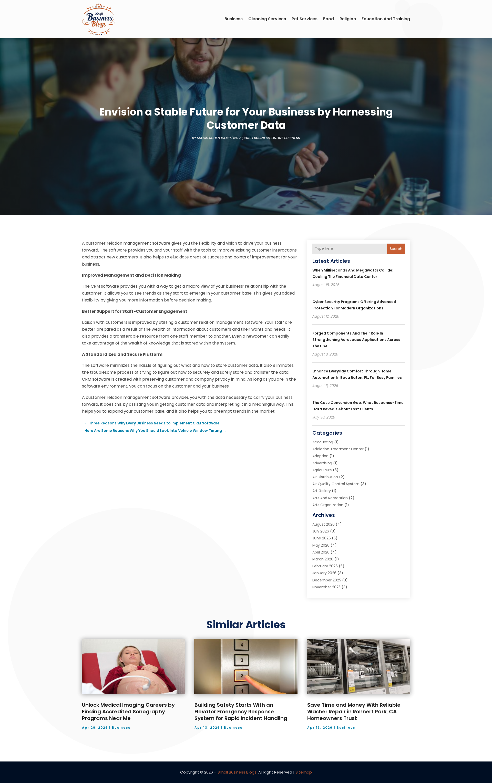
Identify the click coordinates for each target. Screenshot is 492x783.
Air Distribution (325, 476)
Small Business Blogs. (237, 772)
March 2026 (322, 559)
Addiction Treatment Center (338, 449)
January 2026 (324, 573)
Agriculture (322, 470)
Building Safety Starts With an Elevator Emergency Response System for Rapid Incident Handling (240, 711)
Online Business (285, 137)
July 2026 (320, 531)
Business (233, 19)
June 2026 (321, 538)
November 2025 (326, 587)
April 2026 (321, 552)
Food (328, 19)
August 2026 (323, 524)
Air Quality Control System (336, 483)
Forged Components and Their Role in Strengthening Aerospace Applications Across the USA (356, 340)
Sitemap (303, 772)
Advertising (322, 463)
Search (396, 248)
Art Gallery (321, 490)
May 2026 (321, 545)
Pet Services (304, 19)
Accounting (322, 442)
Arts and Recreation (330, 497)
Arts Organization (327, 504)
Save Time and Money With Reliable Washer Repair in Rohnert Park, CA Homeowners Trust (354, 711)
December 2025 (326, 580)
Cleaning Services (267, 19)
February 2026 (325, 566)
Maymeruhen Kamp (214, 137)
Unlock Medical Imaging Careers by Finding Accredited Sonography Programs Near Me (128, 711)
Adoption (320, 455)
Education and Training (386, 19)
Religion (348, 19)
